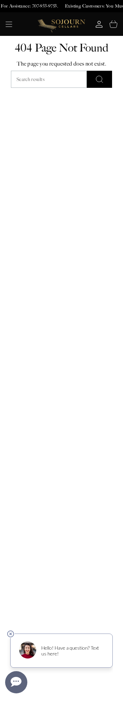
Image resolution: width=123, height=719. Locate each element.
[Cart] (113, 24)
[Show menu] (9, 24)
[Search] (99, 79)
